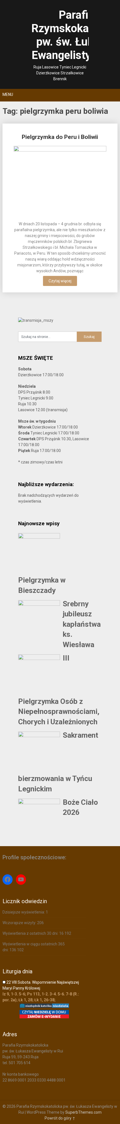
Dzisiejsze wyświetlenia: (24, 912)
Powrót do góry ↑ (60, 1118)
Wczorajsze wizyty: (20, 923)
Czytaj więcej (60, 281)
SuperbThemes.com (83, 1112)
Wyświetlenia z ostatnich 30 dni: (31, 933)
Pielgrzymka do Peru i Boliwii (60, 137)
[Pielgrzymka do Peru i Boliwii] (60, 182)
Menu (8, 94)
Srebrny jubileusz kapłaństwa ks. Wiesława (82, 624)
